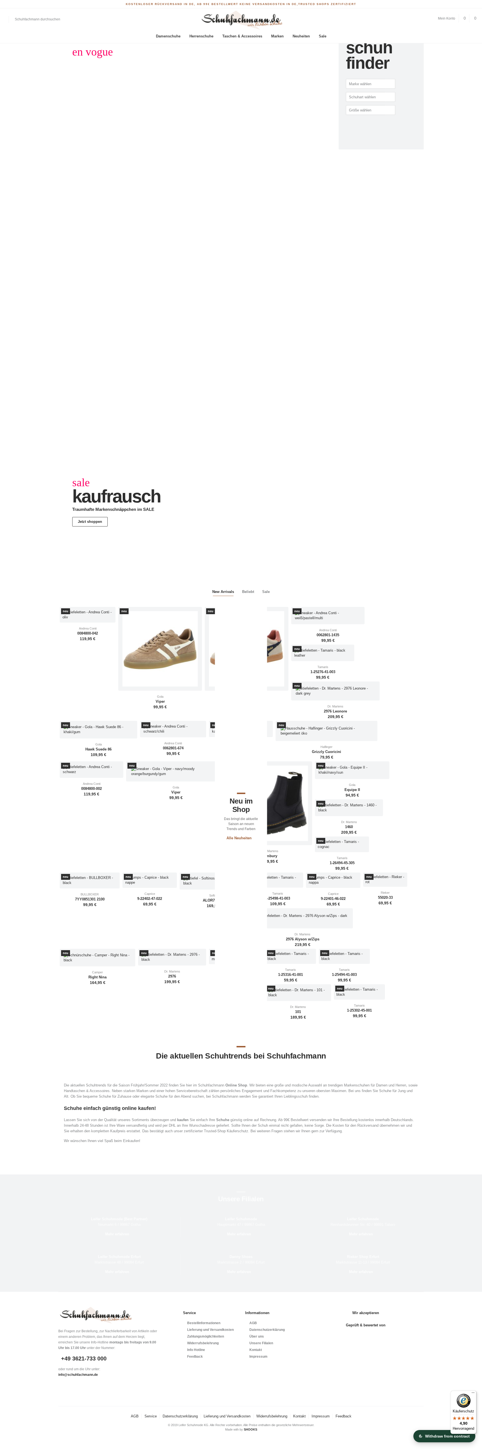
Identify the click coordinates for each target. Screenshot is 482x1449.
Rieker (385, 892)
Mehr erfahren (117, 1234)
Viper (160, 702)
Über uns (256, 1336)
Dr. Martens (335, 706)
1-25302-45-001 (359, 1010)
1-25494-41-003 (344, 975)
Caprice (149, 893)
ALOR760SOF (214, 900)
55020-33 (385, 898)
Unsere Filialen (261, 1343)
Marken (277, 36)
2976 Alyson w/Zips (302, 939)
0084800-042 (87, 633)
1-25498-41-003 (277, 898)
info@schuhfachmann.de (78, 1375)
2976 (172, 976)
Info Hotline (196, 1350)
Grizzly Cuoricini (326, 752)
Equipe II (352, 790)
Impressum (258, 1357)
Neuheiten (301, 36)
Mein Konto (446, 18)
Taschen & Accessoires (242, 36)
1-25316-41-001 (290, 975)
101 (298, 1012)
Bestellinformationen (203, 1323)
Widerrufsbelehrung (203, 1343)
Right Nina (97, 977)
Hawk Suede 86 (98, 749)
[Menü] (473, 1394)
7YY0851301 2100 (90, 899)
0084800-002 (91, 789)
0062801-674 (173, 748)
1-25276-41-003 (322, 672)
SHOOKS (250, 1429)
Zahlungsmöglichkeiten (205, 1336)
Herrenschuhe (201, 36)
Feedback (195, 1357)
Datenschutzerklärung (267, 1330)
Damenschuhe (168, 36)
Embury (270, 856)
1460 (349, 827)
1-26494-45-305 (342, 863)
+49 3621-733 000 (84, 1358)
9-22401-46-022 (333, 899)
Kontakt (255, 1350)
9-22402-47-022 (149, 899)
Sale (322, 36)
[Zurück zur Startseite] (241, 20)
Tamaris (322, 667)
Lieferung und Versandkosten (210, 1330)
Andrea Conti (88, 628)
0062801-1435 (328, 635)
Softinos (214, 895)
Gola (160, 696)
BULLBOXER (90, 894)
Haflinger (326, 747)
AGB (253, 1323)
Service (150, 1416)
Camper (97, 972)
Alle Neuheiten (239, 838)
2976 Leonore (335, 711)
